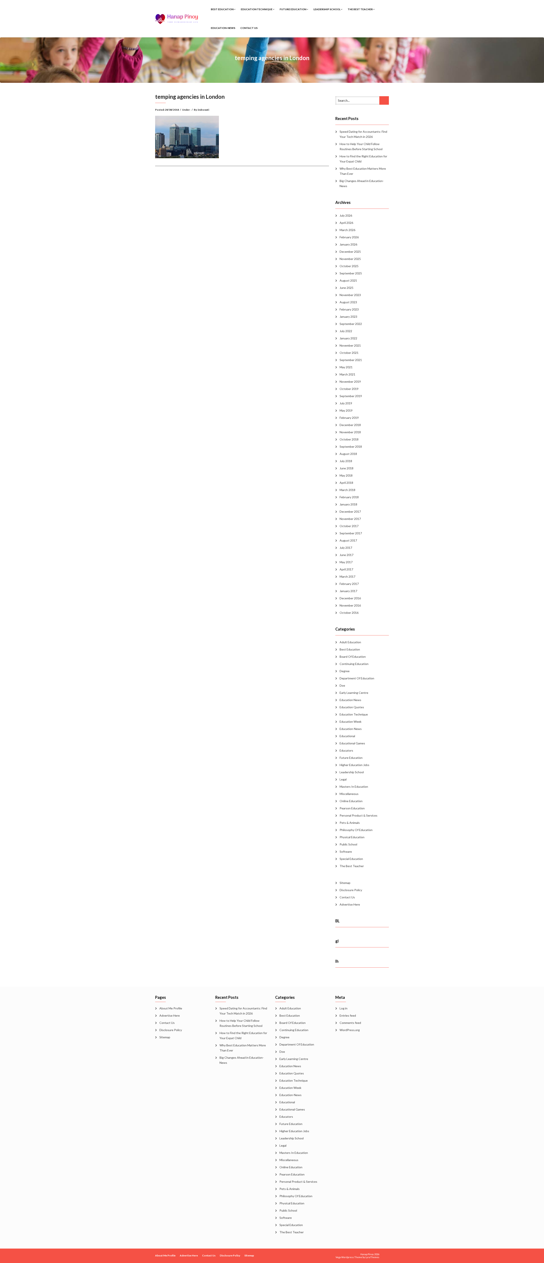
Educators (346, 750)
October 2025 (349, 266)
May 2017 (346, 562)
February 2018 (349, 497)
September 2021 (351, 360)
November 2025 (350, 259)
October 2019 (349, 389)
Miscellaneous (349, 794)
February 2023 (349, 309)
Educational (347, 736)
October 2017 (349, 526)
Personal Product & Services (358, 815)
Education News (350, 700)
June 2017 (346, 555)
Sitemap (345, 883)
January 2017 (348, 591)
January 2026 (348, 244)
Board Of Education (353, 656)
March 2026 (347, 230)
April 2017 (346, 569)
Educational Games (352, 743)
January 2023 (348, 316)
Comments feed (350, 1023)
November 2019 (350, 381)
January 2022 (348, 338)
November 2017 (350, 519)
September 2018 (351, 446)
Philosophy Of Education (356, 830)
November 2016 (350, 605)
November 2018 (350, 432)
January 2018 (348, 504)
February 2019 (349, 417)
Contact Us (249, 28)
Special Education (351, 859)
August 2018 (348, 454)
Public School (348, 844)
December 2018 (350, 425)
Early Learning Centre (354, 692)
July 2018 (346, 461)
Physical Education (352, 837)
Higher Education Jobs (354, 765)
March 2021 (347, 374)
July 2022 (346, 331)
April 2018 (346, 482)
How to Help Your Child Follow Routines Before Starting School (361, 146)
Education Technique (257, 9)
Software (346, 851)
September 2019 (351, 396)
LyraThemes (372, 1257)
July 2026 (346, 215)
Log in (343, 1008)
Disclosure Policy (351, 890)
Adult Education (350, 642)
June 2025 (346, 287)
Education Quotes (352, 707)
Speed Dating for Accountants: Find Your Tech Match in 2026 (363, 134)
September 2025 (351, 273)
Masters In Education (354, 786)
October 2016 (349, 612)
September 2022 (351, 324)
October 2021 (349, 352)
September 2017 (351, 533)
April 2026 (346, 222)
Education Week (350, 721)
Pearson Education (352, 808)
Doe (342, 685)
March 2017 (347, 576)
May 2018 (346, 475)
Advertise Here (350, 904)
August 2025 (348, 280)
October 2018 (349, 439)
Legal (343, 779)
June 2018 (346, 468)
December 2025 (350, 251)
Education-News (223, 28)
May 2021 (346, 367)
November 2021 (350, 345)
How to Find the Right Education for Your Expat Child (363, 158)
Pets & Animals (350, 822)
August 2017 (348, 540)
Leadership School (327, 9)
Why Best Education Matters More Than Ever (363, 171)
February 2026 (349, 237)
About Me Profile (170, 1008)
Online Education (351, 801)
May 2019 (346, 410)
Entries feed (348, 1015)
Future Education (293, 9)
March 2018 (347, 490)
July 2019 (346, 403)
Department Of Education (357, 678)
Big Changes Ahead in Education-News (362, 183)
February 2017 (349, 584)
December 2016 (350, 598)
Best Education (222, 9)
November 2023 (350, 295)
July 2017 (346, 547)
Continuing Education (354, 664)
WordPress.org (350, 1030)
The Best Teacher (360, 9)
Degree (345, 671)
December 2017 (350, 511)
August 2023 (348, 302)
